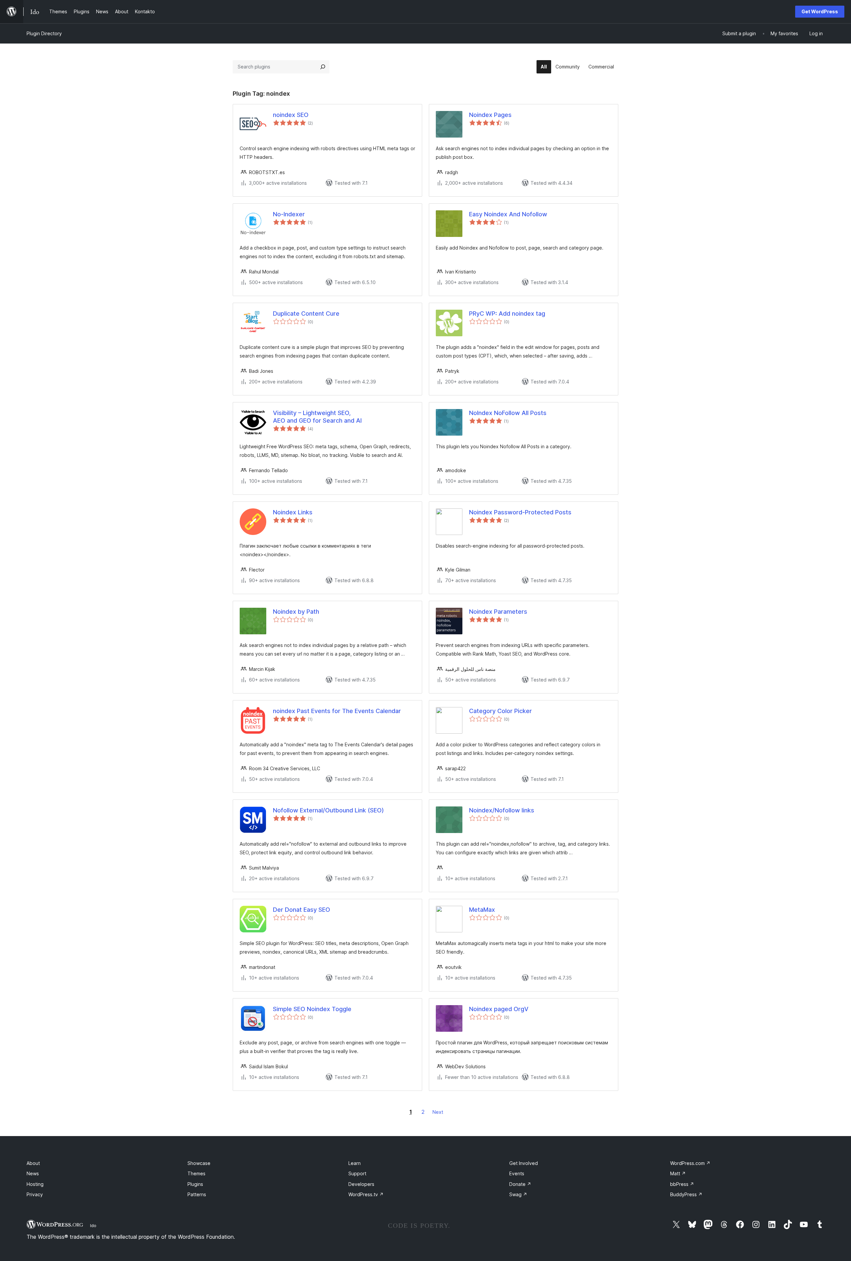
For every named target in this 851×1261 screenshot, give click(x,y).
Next (437, 1112)
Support (357, 1173)
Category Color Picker (500, 710)
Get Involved (523, 1163)
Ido (93, 1225)
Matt (678, 1173)
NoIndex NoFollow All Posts (508, 412)
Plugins (195, 1184)
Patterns (196, 1194)
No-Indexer (289, 214)
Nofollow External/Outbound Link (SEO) (328, 810)
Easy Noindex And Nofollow (508, 214)
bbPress (682, 1184)
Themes (196, 1173)
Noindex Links (292, 512)
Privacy (35, 1194)
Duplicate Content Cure (306, 313)
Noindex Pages (490, 114)
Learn (354, 1163)
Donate (520, 1184)
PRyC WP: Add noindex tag (507, 313)
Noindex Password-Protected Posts (520, 512)
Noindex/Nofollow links (501, 810)
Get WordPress (819, 11)
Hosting (35, 1184)
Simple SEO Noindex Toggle (312, 1008)
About (33, 1163)
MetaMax (482, 909)
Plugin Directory (44, 33)
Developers (361, 1184)
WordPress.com (690, 1163)
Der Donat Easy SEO (301, 909)
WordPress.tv (366, 1194)
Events (516, 1173)
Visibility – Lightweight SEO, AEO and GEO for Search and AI (317, 416)
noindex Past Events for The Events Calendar (337, 710)
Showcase (198, 1163)
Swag (518, 1194)
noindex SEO (290, 114)
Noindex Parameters (498, 611)
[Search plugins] (322, 66)
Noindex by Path (296, 611)
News (33, 1173)
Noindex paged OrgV (499, 1008)
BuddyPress (686, 1194)
